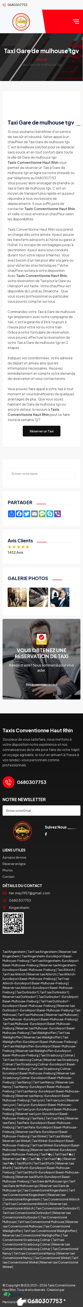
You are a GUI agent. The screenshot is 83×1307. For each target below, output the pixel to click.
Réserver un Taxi (42, 431)
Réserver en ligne (14, 864)
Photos (8, 870)
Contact (8, 876)
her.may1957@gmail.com (29, 893)
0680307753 (20, 900)
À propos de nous (14, 857)
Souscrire (66, 811)
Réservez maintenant (41, 684)
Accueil (41, 59)
